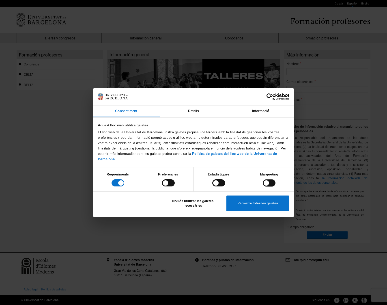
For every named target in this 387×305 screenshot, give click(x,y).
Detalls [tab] (193, 111)
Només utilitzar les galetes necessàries (192, 203)
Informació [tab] (260, 111)
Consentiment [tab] (126, 111)
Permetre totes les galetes (257, 203)
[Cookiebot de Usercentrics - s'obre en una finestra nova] (269, 96)
